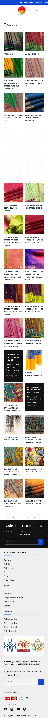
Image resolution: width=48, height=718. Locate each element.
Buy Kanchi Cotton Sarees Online (33, 502)
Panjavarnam (15, 716)
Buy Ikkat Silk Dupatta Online (32, 373)
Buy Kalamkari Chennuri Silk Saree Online (34, 390)
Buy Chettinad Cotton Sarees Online (11, 208)
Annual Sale (31, 54)
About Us (8, 593)
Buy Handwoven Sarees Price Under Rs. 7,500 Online (34, 240)
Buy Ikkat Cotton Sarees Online (33, 342)
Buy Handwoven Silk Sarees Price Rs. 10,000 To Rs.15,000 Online (34, 276)
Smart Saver (9, 580)
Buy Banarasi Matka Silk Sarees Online (13, 116)
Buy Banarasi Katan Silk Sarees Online (34, 81)
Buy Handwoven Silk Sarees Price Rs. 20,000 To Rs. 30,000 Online (13, 310)
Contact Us (9, 601)
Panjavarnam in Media (14, 597)
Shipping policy (11, 631)
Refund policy (10, 619)
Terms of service (11, 627)
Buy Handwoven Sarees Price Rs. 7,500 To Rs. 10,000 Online (12, 241)
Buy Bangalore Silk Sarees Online (13, 179)
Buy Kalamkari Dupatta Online (11, 438)
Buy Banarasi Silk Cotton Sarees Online (33, 118)
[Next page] (41, 517)
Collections (9, 568)
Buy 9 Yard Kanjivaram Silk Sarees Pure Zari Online (12, 84)
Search (7, 605)
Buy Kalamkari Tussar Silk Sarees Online (13, 503)
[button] (5, 10)
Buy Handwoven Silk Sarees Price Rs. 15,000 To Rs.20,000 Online (13, 276)
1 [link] (6, 517)
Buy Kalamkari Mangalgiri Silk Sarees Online (11, 471)
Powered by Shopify (28, 716)
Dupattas (8, 560)
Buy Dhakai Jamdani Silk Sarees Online (34, 206)
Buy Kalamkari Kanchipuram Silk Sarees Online (33, 440)
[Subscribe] (40, 542)
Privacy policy (10, 623)
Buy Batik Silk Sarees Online (31, 179)
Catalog (7, 564)
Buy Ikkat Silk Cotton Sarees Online (13, 357)
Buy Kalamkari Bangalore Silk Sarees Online (11, 408)
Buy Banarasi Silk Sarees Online (12, 150)
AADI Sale (8, 54)
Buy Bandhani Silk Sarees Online (33, 150)
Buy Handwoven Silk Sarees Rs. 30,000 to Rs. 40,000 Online (34, 309)
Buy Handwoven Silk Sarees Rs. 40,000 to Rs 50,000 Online (13, 343)
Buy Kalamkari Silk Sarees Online (34, 470)
